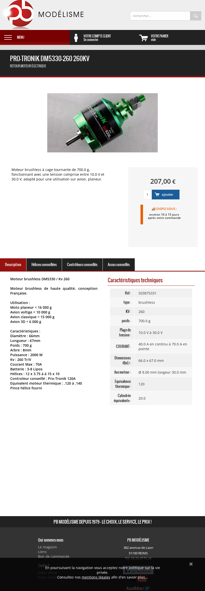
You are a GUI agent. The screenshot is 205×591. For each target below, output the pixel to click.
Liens (42, 551)
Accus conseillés (119, 264)
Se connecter (97, 38)
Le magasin (47, 547)
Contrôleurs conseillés (82, 264)
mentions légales (96, 577)
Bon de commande (54, 556)
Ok (191, 564)
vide (159, 38)
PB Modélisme (42, 15)
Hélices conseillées (44, 264)
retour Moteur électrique (28, 66)
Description (13, 264)
